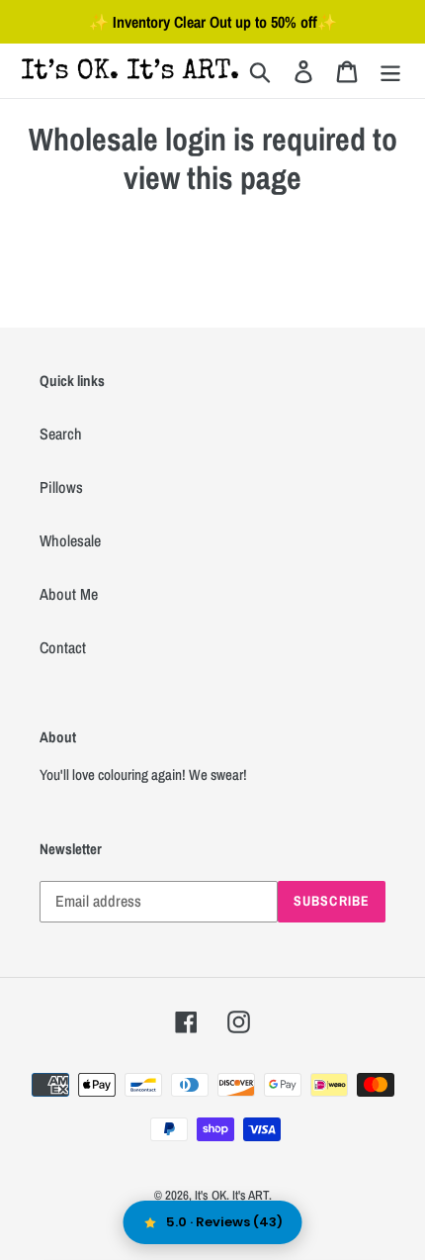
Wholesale (70, 540)
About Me (69, 594)
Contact (63, 647)
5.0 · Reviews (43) (224, 1221)
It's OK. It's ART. (233, 1195)
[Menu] (390, 70)
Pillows (61, 487)
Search (61, 433)
